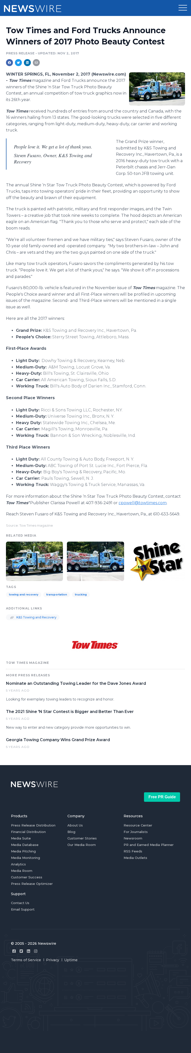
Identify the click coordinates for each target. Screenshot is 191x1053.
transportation (56, 594)
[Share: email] (36, 62)
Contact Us (20, 903)
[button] (183, 8)
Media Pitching (23, 851)
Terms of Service (26, 960)
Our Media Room (81, 845)
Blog (71, 832)
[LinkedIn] (28, 951)
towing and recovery (23, 594)
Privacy (52, 960)
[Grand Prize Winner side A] (157, 89)
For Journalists (136, 832)
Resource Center (138, 825)
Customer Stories (82, 838)
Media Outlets (135, 858)
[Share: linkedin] (27, 62)
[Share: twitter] (18, 62)
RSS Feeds (133, 851)
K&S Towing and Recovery (36, 617)
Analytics (18, 864)
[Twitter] (21, 951)
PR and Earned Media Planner (149, 845)
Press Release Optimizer (32, 884)
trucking (81, 594)
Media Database (25, 845)
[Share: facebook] (9, 62)
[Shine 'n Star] (156, 560)
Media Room (21, 871)
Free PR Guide (162, 797)
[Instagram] (35, 951)
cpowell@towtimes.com (143, 502)
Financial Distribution (28, 832)
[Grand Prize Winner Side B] (95, 560)
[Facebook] (14, 951)
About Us (75, 825)
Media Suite (21, 838)
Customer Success (26, 877)
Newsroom (133, 838)
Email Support (23, 909)
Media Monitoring (25, 858)
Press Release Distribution (33, 825)
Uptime (71, 960)
